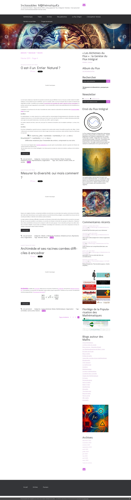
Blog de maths (86, 393)
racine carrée (31, 311)
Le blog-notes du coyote (89, 345)
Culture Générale (55, 159)
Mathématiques (28, 17)
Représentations (36, 160)
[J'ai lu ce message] (129, 498)
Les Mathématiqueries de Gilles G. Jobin (93, 349)
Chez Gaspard (86, 362)
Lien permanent (27, 159)
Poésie (40, 17)
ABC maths (85, 398)
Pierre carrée (86, 396)
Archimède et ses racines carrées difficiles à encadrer (49, 250)
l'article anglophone (41, 145)
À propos (45, 487)
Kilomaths (85, 389)
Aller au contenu (5, 1)
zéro (57, 160)
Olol (83, 243)
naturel (61, 160)
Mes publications (62, 17)
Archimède (24, 288)
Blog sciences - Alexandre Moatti (91, 347)
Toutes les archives (87, 463)
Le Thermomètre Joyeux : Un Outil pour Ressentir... (95, 261)
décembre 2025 (86, 440)
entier (70, 160)
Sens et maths (86, 382)
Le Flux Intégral (76, 17)
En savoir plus (85, 498)
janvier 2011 (24, 52)
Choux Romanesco (87, 342)
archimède (24, 311)
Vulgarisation (46, 160)
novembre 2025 (86, 442)
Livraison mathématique (89, 371)
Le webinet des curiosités (89, 373)
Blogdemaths (86, 360)
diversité (40, 237)
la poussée (36, 288)
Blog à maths (86, 354)
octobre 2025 (86, 445)
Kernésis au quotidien (29, 21)
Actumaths (85, 400)
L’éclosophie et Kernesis (94, 17)
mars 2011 (40, 52)
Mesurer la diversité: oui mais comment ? (50, 175)
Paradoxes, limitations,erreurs (62, 236)
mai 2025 (85, 456)
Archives (49, 17)
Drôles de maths (87, 356)
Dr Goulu (85, 378)
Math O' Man (86, 385)
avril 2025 (85, 458)
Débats (62, 159)
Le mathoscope (86, 365)
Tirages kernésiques (46, 21)
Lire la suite (25, 153)
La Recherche (50, 236)
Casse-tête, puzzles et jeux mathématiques (94, 358)
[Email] (84, 4)
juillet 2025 (85, 451)
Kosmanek (85, 252)
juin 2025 (85, 454)
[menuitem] (28, 16)
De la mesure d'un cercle (39, 292)
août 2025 (85, 449)
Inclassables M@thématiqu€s (40, 5)
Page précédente (64, 317)
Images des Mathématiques (90, 376)
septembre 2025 (87, 447)
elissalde (84, 235)
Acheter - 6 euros (87, 62)
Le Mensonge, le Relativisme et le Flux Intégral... (95, 228)
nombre (66, 160)
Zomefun (85, 367)
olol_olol (84, 227)
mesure (45, 237)
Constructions (45, 159)
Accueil (25, 487)
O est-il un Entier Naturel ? (40, 67)
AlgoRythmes (86, 387)
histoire (37, 311)
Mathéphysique (86, 369)
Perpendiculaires (87, 380)
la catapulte (60, 288)
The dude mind (86, 391)
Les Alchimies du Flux (88, 71)
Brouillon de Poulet (87, 351)
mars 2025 (85, 460)
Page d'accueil (31, 52)
